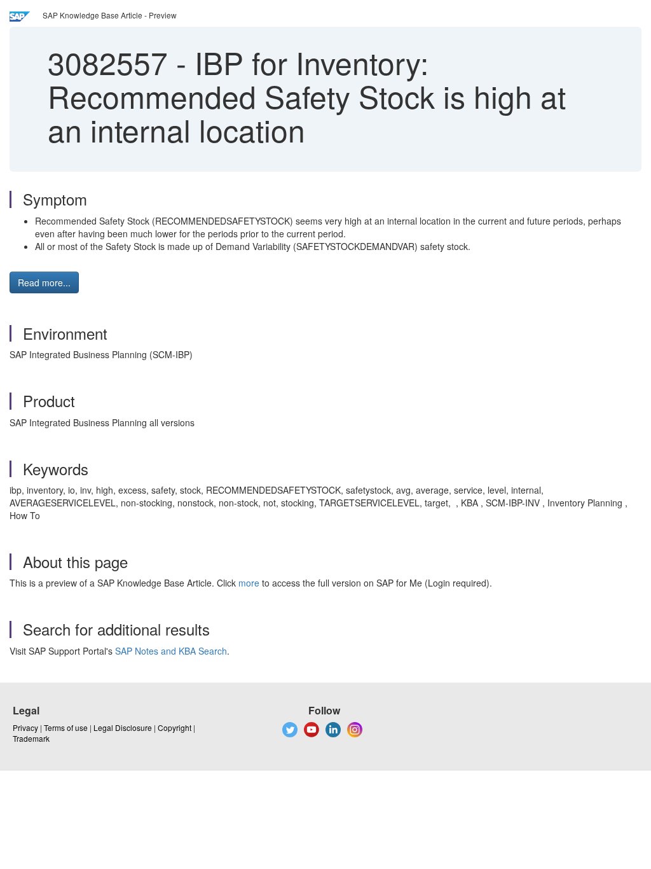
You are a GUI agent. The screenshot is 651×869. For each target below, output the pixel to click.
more (248, 582)
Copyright (174, 727)
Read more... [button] (44, 282)
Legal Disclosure (122, 727)
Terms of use (66, 727)
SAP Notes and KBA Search (171, 650)
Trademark (31, 738)
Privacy (25, 727)
